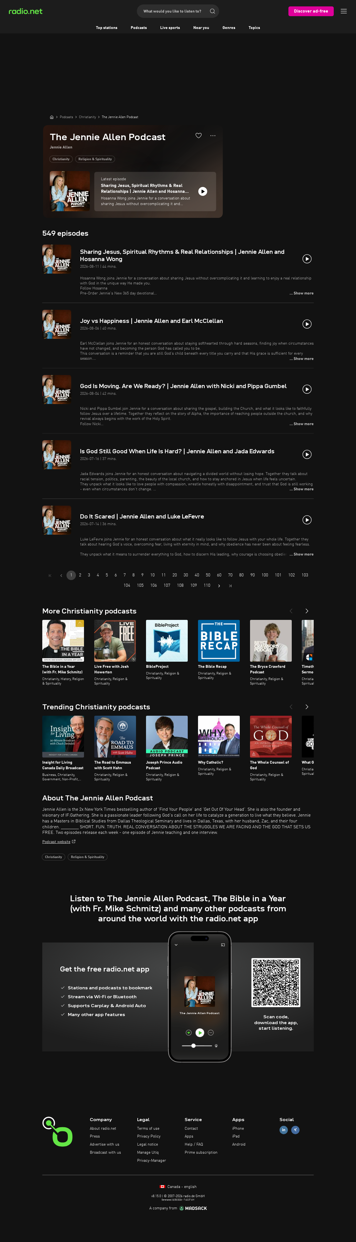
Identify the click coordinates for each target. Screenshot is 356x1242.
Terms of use (148, 1129)
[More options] (213, 135)
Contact (191, 1129)
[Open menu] (343, 11)
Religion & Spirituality (95, 159)
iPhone (238, 1129)
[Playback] (202, 191)
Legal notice (147, 1144)
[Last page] (230, 585)
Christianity (61, 159)
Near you (201, 28)
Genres (228, 28)
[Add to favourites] (198, 135)
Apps (189, 1136)
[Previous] (291, 608)
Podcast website (56, 842)
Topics (254, 28)
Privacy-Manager (151, 1161)
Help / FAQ (194, 1144)
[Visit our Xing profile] (295, 1130)
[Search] (212, 11)
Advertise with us (104, 1144)
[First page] (50, 575)
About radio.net (103, 1129)
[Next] (307, 608)
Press (95, 1136)
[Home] (52, 117)
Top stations (106, 28)
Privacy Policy (148, 1136)
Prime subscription (201, 1153)
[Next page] (219, 585)
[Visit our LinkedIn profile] (283, 1130)
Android (239, 1144)
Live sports (170, 28)
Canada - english (181, 1187)
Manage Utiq (148, 1153)
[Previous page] (61, 575)
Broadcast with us (105, 1153)
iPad (236, 1136)
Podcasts (139, 28)
